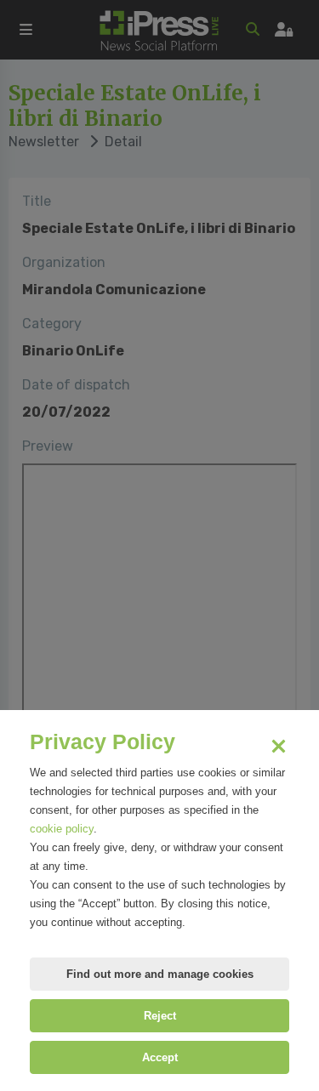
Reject (160, 1015)
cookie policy (62, 828)
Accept (160, 1057)
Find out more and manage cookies (159, 974)
